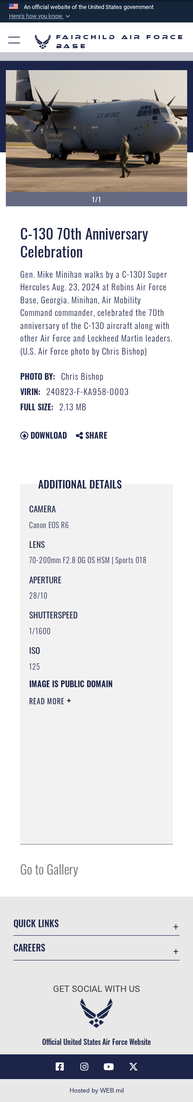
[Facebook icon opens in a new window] (59, 1067)
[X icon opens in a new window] (133, 1067)
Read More (48, 701)
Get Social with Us (96, 989)
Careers (29, 947)
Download (47, 435)
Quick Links (36, 923)
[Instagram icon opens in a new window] (84, 1067)
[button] (40, 16)
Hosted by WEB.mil (97, 1090)
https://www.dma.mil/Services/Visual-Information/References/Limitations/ (83, 814)
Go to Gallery (49, 868)
